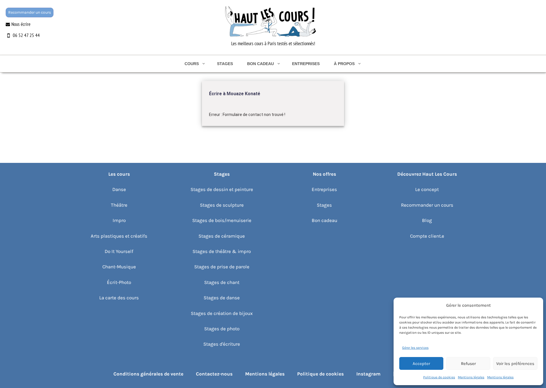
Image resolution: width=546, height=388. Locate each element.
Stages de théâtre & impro (222, 251)
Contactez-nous (214, 374)
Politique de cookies (439, 377)
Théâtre (119, 205)
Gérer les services (415, 348)
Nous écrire (20, 24)
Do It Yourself (119, 251)
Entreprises (306, 63)
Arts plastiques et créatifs (119, 236)
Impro (119, 220)
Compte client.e (427, 236)
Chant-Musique (119, 266)
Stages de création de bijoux (222, 313)
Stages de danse (222, 297)
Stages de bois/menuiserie (221, 220)
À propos (344, 63)
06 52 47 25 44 (26, 35)
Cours (192, 63)
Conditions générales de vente (148, 374)
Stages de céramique (221, 236)
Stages (225, 63)
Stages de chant (221, 282)
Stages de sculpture (222, 205)
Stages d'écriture (221, 344)
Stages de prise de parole (221, 266)
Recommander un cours (29, 12)
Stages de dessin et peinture (222, 189)
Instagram (368, 374)
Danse (119, 189)
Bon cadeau (260, 63)
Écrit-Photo (119, 282)
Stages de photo (221, 328)
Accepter (421, 363)
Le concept (427, 189)
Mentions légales (471, 377)
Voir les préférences (515, 363)
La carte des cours (119, 297)
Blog (427, 220)
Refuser (468, 363)
